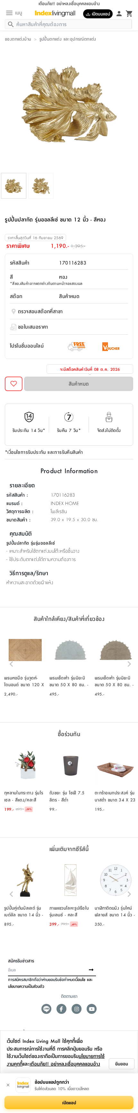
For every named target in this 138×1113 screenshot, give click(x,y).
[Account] (119, 13)
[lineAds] (46, 1009)
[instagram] (77, 1009)
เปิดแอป (69, 1102)
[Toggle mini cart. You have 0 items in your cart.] (129, 13)
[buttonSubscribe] (91, 970)
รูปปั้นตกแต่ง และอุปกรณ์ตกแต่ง (67, 38)
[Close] (8, 1085)
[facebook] (61, 1009)
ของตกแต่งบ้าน (18, 38)
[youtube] (92, 1009)
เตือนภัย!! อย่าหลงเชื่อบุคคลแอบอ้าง (65, 1063)
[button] (25, 664)
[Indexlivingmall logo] (55, 14)
